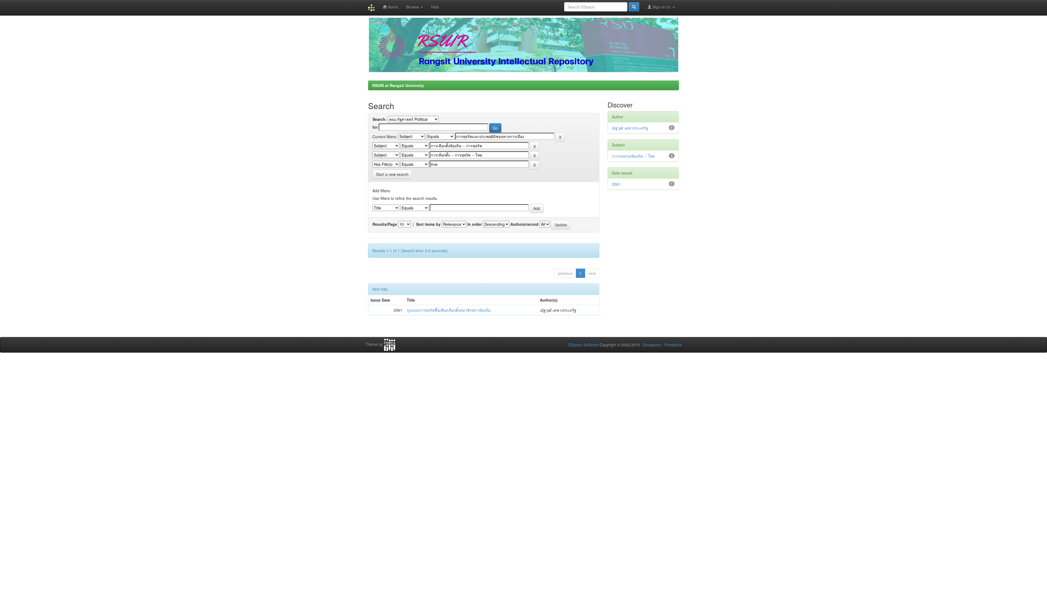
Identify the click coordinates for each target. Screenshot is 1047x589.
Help (435, 7)
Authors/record (524, 224)
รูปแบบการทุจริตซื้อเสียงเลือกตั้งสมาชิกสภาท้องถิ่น (449, 310)
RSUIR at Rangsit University (398, 85)
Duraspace (651, 344)
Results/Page (384, 224)
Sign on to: (661, 7)
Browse (413, 7)
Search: (379, 119)
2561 (616, 184)
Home (392, 7)
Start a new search (392, 174)
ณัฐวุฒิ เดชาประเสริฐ (630, 128)
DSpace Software (583, 344)
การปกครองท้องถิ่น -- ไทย (633, 156)
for (375, 127)
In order (474, 224)
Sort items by (428, 224)
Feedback (673, 344)
